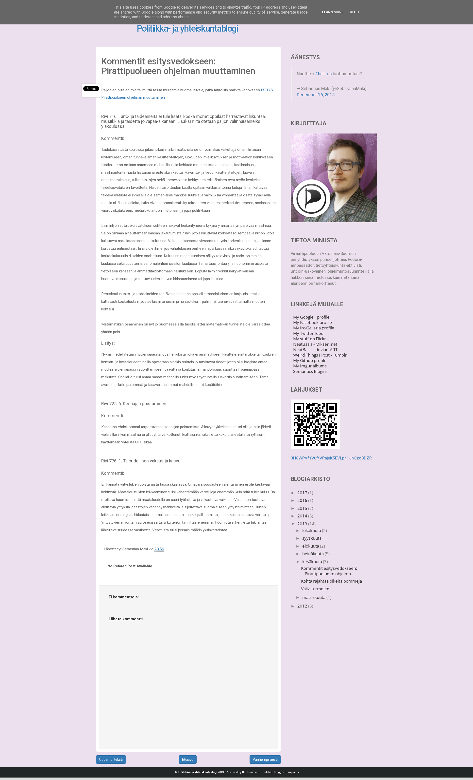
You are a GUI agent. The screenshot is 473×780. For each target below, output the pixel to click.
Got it (354, 12)
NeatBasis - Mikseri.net (315, 344)
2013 (302, 524)
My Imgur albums (310, 366)
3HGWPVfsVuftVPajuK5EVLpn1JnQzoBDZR (331, 458)
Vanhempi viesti (265, 759)
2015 (302, 508)
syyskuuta (312, 538)
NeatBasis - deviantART (315, 349)
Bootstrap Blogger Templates (280, 772)
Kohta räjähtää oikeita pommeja (331, 581)
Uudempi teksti (111, 759)
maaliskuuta (314, 597)
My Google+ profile (311, 317)
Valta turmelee (315, 588)
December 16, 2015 (316, 94)
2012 (302, 606)
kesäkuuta (312, 561)
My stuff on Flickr (309, 339)
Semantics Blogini (310, 371)
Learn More (332, 12)
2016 (302, 500)
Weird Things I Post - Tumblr (320, 355)
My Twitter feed (308, 333)
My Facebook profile (312, 322)
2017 (302, 492)
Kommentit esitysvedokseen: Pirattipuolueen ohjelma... (329, 570)
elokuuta (311, 546)
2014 (302, 516)
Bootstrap (248, 772)
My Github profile (309, 360)
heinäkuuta (313, 553)
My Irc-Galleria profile (313, 328)
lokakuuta (312, 530)
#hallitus (323, 73)
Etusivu (187, 759)
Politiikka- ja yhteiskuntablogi (187, 28)
